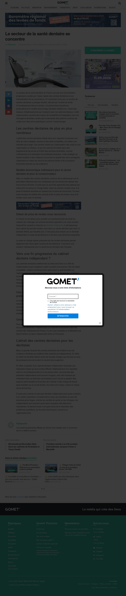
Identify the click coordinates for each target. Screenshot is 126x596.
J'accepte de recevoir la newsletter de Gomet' (62, 301)
